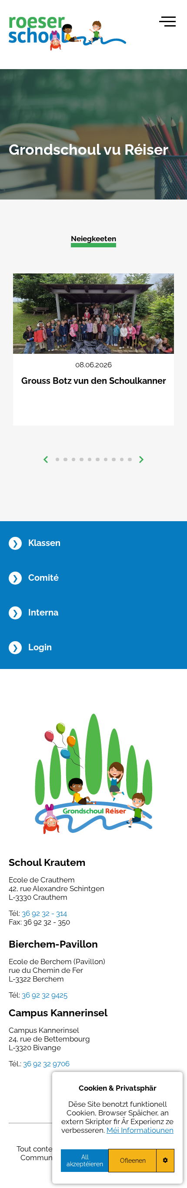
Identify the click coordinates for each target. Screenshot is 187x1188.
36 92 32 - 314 (44, 913)
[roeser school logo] (67, 33)
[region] (117, 1128)
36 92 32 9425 (44, 995)
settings (165, 1160)
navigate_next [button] (141, 459)
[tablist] (93, 459)
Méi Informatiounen (140, 1130)
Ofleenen (133, 1160)
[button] (167, 21)
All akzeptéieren (85, 1161)
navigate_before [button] (45, 459)
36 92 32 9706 (46, 1063)
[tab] (58, 460)
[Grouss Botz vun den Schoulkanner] (93, 349)
